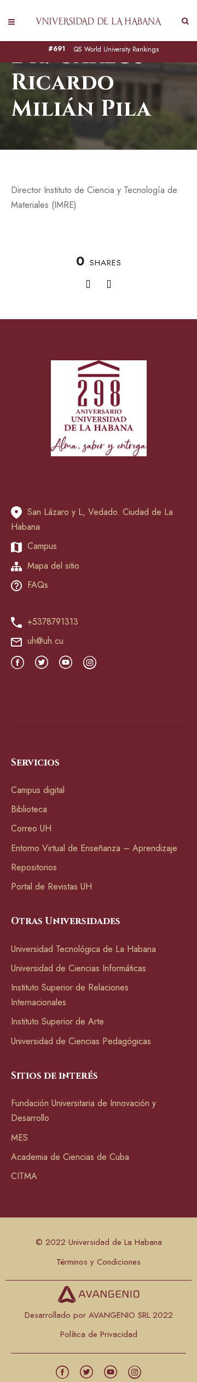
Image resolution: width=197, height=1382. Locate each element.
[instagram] (89, 663)
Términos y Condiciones (98, 1262)
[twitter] (41, 663)
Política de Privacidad (98, 1334)
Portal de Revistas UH (51, 886)
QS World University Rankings (116, 49)
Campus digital (38, 790)
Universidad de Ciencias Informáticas (78, 968)
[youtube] (65, 663)
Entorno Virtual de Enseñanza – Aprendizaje (94, 848)
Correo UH (31, 828)
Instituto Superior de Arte (57, 1021)
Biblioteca (29, 809)
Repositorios (34, 867)
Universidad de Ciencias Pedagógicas (81, 1041)
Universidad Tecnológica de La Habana (83, 949)
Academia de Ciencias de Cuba (70, 1157)
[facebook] (17, 663)
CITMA (24, 1176)
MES (19, 1137)
